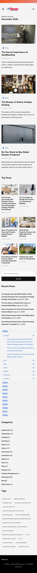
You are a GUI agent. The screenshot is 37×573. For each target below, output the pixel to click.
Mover (3, 463)
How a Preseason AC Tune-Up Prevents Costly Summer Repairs (9, 233)
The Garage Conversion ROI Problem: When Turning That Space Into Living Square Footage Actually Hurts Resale (8, 203)
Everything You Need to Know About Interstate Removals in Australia (9, 260)
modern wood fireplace (8, 530)
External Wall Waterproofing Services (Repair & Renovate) (16, 519)
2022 (5, 393)
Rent (3, 481)
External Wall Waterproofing (22, 515)
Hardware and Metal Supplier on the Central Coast (14, 526)
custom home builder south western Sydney (13, 511)
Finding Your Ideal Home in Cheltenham (27, 258)
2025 (5, 382)
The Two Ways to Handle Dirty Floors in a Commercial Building (26, 200)
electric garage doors (7, 515)
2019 (5, 404)
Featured (4, 437)
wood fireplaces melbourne (8, 546)
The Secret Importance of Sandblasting (14, 53)
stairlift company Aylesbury (9, 538)
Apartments (5, 430)
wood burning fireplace (21, 542)
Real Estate (5, 477)
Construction (5, 434)
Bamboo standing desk (19, 499)
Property (4, 470)
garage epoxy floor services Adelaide (11, 522)
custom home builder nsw (8, 507)
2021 (5, 397)
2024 (5, 386)
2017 (5, 411)
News (3, 466)
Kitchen (4, 459)
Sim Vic (28, 534)
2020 (5, 400)
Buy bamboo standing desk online (23, 503)
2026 (5, 331)
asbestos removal (6, 499)
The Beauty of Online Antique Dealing (16, 103)
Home (3, 445)
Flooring (4, 441)
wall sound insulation (7, 542)
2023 (5, 390)
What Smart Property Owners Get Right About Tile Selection (27, 233)
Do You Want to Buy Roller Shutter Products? (15, 153)
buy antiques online (7, 503)
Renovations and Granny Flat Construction (12, 534)
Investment (5, 455)
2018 (5, 408)
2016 (5, 415)
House (3, 448)
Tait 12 (20, 538)
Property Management (9, 473)
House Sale (5, 452)
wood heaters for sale (23, 546)
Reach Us (4, 559)
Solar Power (5, 484)
